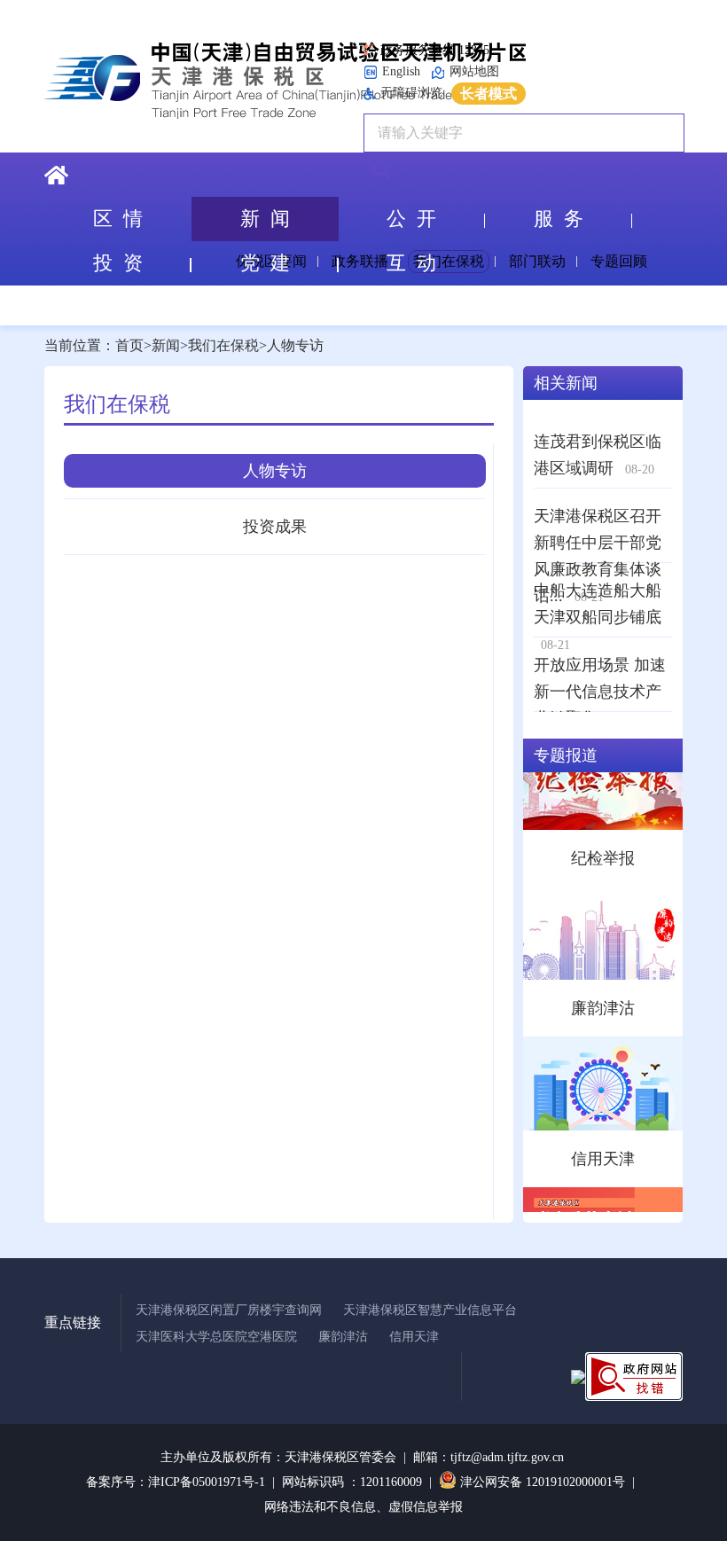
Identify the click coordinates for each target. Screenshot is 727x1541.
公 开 (411, 218)
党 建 (265, 263)
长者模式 (488, 93)
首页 (129, 345)
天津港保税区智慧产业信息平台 (430, 1310)
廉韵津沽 (343, 1336)
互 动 (411, 263)
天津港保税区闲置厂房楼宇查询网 (229, 1310)
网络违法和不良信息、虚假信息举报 (363, 1507)
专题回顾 (618, 261)
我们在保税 (223, 345)
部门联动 (537, 261)
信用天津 (414, 1336)
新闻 (166, 345)
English (401, 71)
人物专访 (295, 345)
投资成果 (275, 527)
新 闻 (265, 218)
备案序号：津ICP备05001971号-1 (175, 1482)
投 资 (118, 263)
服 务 (558, 218)
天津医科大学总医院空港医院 (216, 1336)
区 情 (118, 218)
